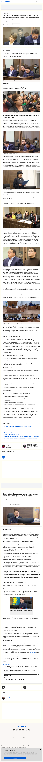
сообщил (29, 626)
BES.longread (13, 737)
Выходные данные (32, 745)
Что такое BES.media (11, 745)
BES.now (2, 737)
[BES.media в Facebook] (14, 730)
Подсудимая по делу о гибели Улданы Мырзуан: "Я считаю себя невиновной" (20, 667)
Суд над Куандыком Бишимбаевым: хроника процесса (18, 426)
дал (32, 657)
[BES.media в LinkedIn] (20, 730)
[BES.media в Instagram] (17, 730)
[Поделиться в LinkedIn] (3, 24)
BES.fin (7, 737)
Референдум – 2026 (5, 741)
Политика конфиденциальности (18, 747)
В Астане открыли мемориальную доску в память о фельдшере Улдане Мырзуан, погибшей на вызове (20, 678)
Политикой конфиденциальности (30, 754)
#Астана (3, 451)
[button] (39, 1)
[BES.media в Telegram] (23, 730)
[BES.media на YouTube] (26, 730)
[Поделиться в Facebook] (5, 24)
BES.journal (3, 739)
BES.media (8, 21)
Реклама (8, 747)
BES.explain (9, 739)
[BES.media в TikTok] (29, 730)
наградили (32, 652)
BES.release (3, 745)
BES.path (26, 739)
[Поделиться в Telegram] (10, 24)
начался (34, 643)
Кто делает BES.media (22, 745)
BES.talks (21, 739)
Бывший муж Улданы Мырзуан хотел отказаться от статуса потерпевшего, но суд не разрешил (19, 670)
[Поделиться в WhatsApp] (8, 24)
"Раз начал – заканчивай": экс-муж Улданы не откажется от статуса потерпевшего (21, 674)
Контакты (3, 747)
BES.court (35, 737)
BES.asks (15, 739)
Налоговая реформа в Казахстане (24, 737)
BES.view (31, 739)
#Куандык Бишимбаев (10, 451)
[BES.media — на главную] (5, 1)
